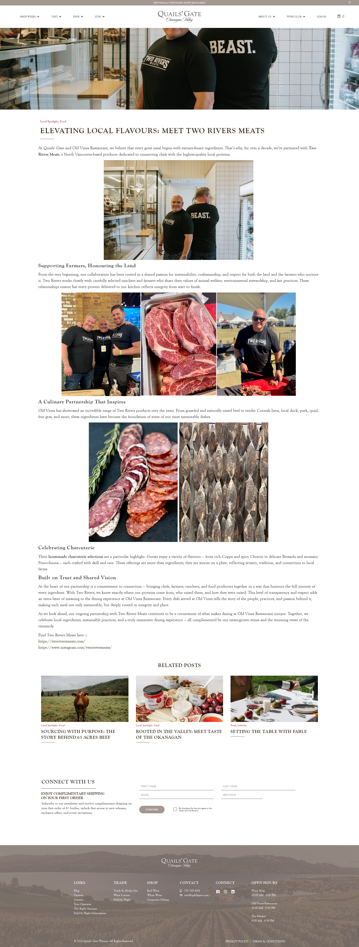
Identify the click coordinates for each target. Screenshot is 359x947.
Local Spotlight (49, 121)
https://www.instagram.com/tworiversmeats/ (75, 647)
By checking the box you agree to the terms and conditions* (195, 809)
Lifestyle (241, 725)
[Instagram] (225, 891)
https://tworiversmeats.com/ (61, 641)
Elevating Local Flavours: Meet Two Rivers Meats (152, 130)
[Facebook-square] (218, 891)
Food (63, 121)
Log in (321, 16)
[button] (350, 2)
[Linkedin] (233, 891)
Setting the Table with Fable (269, 731)
